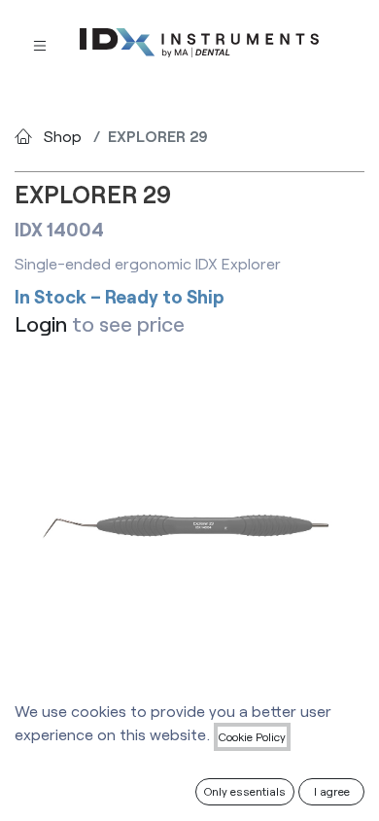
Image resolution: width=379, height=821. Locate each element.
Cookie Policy (252, 736)
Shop (63, 135)
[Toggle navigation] (40, 43)
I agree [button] (332, 791)
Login (41, 323)
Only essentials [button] (245, 791)
